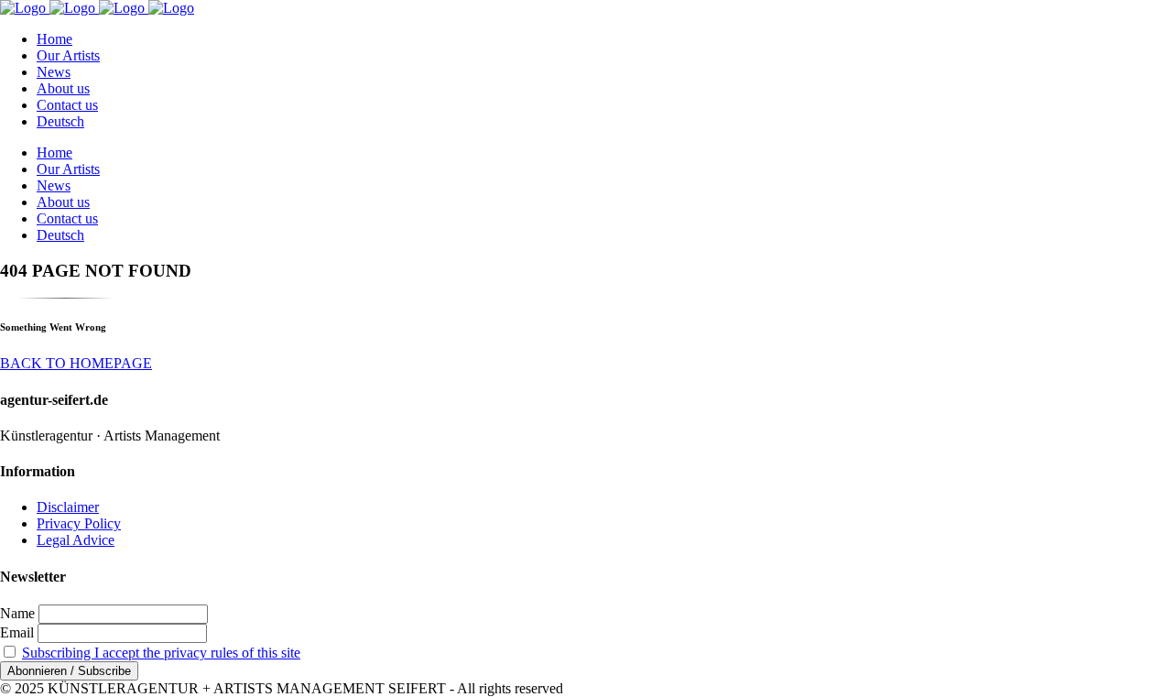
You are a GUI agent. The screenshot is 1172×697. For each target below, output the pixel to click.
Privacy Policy (79, 523)
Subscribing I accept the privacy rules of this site (161, 652)
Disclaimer (68, 507)
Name (17, 613)
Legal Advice (75, 540)
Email (17, 632)
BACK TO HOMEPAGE (76, 363)
